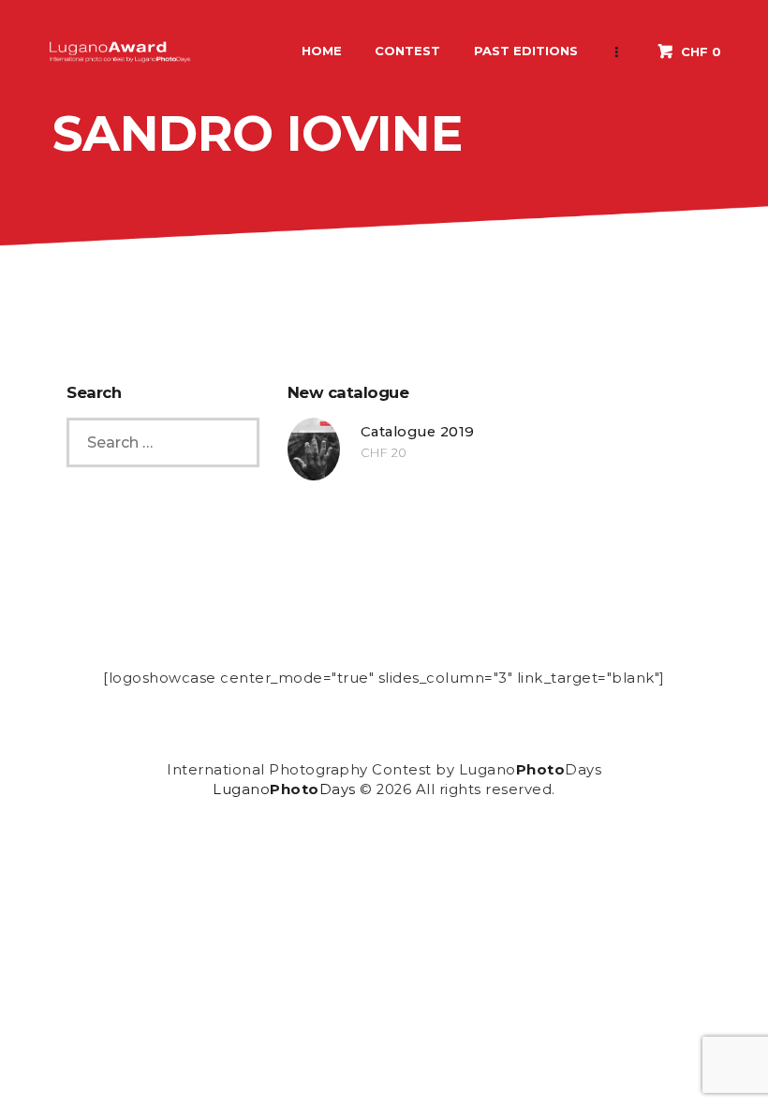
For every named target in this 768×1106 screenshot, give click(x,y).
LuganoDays (284, 789)
